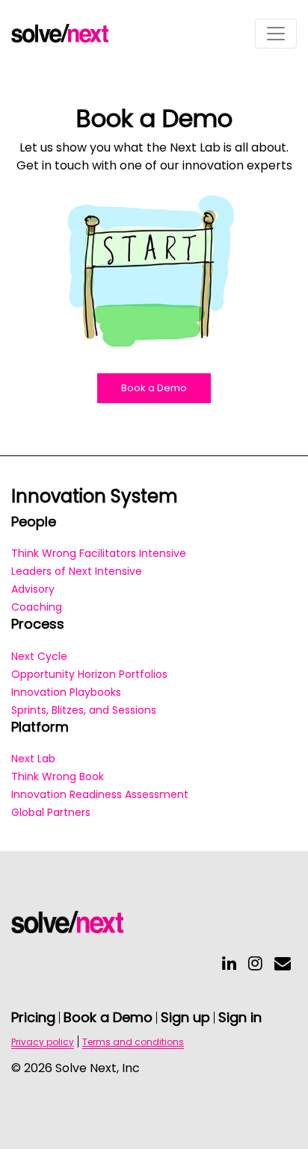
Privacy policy (42, 1042)
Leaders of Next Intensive (76, 571)
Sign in (240, 1017)
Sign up (185, 1017)
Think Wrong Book (57, 776)
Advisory (33, 589)
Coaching (36, 607)
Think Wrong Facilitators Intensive (98, 553)
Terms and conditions (133, 1042)
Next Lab (33, 758)
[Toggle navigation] (276, 34)
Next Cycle (39, 656)
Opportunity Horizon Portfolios (89, 674)
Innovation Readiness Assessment (99, 794)
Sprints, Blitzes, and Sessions (83, 710)
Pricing (33, 1017)
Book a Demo (154, 388)
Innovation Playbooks (66, 692)
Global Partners (50, 812)
